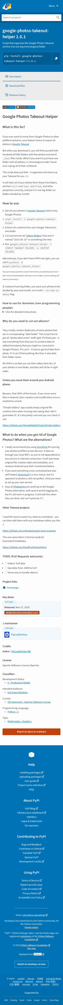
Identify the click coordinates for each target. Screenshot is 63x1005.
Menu (52, 6)
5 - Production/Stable (19, 683)
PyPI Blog (30, 808)
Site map (31, 948)
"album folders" (34, 236)
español (21, 978)
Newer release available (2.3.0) (22, 612)
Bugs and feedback (32, 844)
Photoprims (19, 487)
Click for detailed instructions (20, 312)
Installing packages (30, 772)
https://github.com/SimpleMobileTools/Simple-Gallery (31, 425)
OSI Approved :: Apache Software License (29, 702)
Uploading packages (30, 777)
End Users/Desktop (18, 692)
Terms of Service (30, 880)
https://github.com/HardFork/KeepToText (25, 547)
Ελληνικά (29, 981)
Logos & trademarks (31, 821)
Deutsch (39, 981)
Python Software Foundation (34, 945)
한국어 (55, 984)
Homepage (13, 587)
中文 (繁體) (14, 984)
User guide (30, 781)
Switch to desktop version (31, 964)
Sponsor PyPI (31, 857)
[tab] (31, 76)
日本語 (40, 978)
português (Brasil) (53, 978)
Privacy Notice (30, 893)
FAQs (31, 789)
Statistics (31, 817)
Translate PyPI (30, 853)
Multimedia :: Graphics (19, 721)
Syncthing (42, 447)
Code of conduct (30, 889)
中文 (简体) (51, 981)
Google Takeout (20, 144)
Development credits (30, 861)
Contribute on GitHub (30, 849)
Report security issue (31, 885)
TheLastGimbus (19, 651)
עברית (35, 984)
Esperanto (45, 984)
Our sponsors (31, 825)
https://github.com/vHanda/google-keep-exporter (29, 531)
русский (26, 984)
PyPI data (9, 602)
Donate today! (31, 927)
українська (18, 981)
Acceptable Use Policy (30, 897)
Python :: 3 (13, 712)
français (30, 978)
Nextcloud (23, 474)
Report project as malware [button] (31, 731)
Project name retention (30, 785)
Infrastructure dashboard (30, 813)
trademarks (25, 936)
